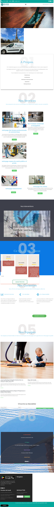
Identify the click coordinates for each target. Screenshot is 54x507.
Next (38, 283)
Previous (37, 283)
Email (19, 414)
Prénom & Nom (3, 414)
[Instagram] (52, 1)
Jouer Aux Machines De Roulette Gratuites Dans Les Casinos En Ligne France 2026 (12, 387)
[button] (26, 4)
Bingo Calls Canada (32, 387)
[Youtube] (50, 1)
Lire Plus (6, 280)
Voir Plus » (2, 394)
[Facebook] (49, 1)
